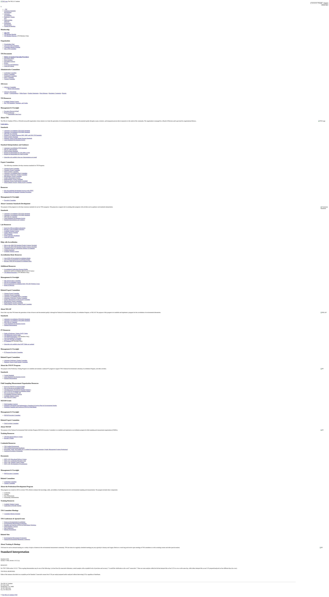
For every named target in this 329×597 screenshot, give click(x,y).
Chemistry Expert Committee (12, 170)
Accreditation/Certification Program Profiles (16, 269)
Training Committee (9, 79)
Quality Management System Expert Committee (17, 299)
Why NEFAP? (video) (10, 397)
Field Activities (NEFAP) (8, 20)
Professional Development (7, 23)
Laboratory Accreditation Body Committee (15, 173)
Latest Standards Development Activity (14, 140)
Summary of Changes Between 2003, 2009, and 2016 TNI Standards (23, 135)
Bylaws (6, 63)
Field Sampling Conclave (11, 404)
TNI (5, 9)
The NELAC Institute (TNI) (9, 595)
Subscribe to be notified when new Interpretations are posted (20, 157)
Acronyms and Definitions (11, 64)
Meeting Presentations (10, 529)
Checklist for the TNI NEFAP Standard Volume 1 (17, 389)
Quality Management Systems (12, 178)
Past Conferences (8, 528)
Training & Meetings (9, 26)
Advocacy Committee (10, 87)
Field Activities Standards (11, 137)
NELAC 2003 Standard (10, 149)
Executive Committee (10, 200)
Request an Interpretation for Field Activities (16, 154)
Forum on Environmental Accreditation (14, 522)
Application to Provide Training (12, 505)
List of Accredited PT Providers (12, 338)
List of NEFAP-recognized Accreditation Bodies (17, 391)
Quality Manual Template (11, 232)
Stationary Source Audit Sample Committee (16, 181)
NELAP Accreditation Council (12, 282)
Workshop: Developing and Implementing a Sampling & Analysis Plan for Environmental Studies (30, 405)
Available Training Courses (11, 101)
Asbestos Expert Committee (11, 168)
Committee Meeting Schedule (12, 47)
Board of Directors (9, 112)
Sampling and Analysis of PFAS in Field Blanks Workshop (20, 525)
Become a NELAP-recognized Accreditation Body (18, 261)
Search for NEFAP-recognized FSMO (14, 386)
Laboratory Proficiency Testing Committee (15, 174)
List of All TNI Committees (11, 45)
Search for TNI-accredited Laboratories (14, 228)
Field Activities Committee (11, 171)
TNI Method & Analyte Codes (12, 335)
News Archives (8, 60)
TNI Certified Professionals (11, 446)
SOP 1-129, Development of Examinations (15, 464)
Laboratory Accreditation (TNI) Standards (15, 148)
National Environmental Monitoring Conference (17, 539)
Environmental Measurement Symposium (15, 523)
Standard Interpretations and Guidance (14, 220)
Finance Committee (9, 74)
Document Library (9, 58)
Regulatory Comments (55, 93)
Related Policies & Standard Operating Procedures (17, 192)
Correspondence (14, 93)
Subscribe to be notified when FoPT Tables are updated (19, 344)
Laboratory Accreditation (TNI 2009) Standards (17, 132)
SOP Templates (8, 234)
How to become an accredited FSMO (14, 388)
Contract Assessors (9, 250)
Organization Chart (9, 44)
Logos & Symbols (9, 66)
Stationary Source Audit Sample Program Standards (18, 138)
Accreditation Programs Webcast (13, 394)
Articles (6, 93)
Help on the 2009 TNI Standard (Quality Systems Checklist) (20, 245)
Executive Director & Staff (11, 111)
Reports (64, 93)
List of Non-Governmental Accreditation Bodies (17, 259)
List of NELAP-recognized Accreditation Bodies (17, 258)
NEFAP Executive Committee (12, 415)
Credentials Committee (10, 73)
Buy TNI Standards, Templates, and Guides (16, 103)
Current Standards (9, 375)
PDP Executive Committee (11, 473)
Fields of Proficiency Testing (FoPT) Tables (16, 333)
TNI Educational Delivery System (13, 436)
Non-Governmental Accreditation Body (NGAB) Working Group (22, 283)
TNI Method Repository (10, 272)
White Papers (23, 93)
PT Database (7, 341)
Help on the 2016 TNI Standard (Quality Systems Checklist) (20, 247)
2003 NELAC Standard (10, 133)
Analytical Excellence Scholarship (13, 451)
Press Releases (44, 93)
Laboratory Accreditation (7, 14)
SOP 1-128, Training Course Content (14, 462)
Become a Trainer (9, 438)
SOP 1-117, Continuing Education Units (15, 461)
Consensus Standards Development (10, 11)
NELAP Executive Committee (12, 280)
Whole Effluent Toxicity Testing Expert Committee (18, 182)
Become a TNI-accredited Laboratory (14, 229)
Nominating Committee (10, 76)
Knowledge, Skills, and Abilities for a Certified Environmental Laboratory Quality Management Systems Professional (36, 449)
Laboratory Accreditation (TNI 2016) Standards (17, 130)
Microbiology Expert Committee (13, 176)
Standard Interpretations (10, 325)
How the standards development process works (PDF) (18, 190)
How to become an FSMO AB (12, 393)
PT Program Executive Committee (13, 352)
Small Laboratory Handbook (12, 235)
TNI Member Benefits (10, 34)
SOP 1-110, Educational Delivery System (15, 459)
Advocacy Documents (10, 91)
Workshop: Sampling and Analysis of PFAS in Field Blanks (20, 407)
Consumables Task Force (14, 114)
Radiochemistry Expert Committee (13, 179)
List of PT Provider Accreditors (12, 339)
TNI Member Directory (10, 36)
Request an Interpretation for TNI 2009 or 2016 (17, 152)
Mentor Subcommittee (14, 88)
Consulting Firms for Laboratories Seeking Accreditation (19, 248)
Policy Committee (9, 77)
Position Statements (33, 93)
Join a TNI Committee (10, 49)
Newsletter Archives (9, 61)
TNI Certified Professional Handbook (14, 448)
